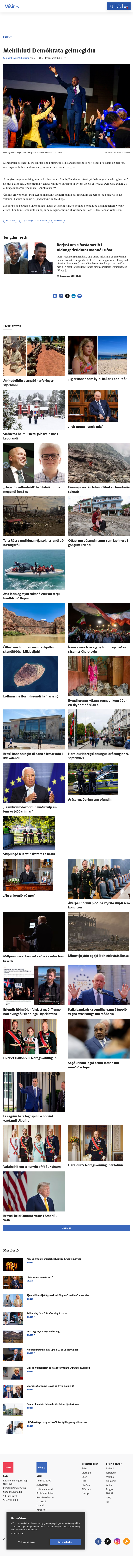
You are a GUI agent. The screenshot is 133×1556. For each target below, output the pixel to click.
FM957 (109, 1493)
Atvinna (110, 1477)
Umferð (40, 1506)
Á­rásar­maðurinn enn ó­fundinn (91, 799)
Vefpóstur (41, 1510)
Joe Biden (58, 221)
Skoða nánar (17, 1533)
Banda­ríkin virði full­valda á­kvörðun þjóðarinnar (53, 1404)
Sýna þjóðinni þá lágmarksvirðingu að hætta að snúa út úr (58, 1295)
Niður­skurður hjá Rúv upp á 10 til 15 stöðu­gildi (52, 1350)
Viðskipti (86, 1473)
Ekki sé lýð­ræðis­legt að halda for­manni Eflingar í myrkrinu (58, 1368)
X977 (108, 1498)
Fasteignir (111, 1473)
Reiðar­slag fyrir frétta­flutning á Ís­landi (47, 1313)
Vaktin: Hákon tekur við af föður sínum (32, 1167)
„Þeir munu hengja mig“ (85, 426)
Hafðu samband (44, 1489)
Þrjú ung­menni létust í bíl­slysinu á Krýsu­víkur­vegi (54, 1259)
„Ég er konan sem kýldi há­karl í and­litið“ (97, 379)
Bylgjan (110, 1489)
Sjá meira (66, 1228)
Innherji (110, 1469)
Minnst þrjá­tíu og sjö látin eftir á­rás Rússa (98, 956)
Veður (109, 1485)
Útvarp (85, 1493)
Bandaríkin (10, 221)
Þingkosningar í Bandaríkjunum (34, 221)
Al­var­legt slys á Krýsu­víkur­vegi (43, 1332)
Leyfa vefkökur (65, 1542)
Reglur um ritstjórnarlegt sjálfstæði (15, 1482)
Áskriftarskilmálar (45, 1497)
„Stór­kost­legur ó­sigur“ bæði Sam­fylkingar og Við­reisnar (57, 1422)
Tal (107, 1502)
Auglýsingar (42, 1485)
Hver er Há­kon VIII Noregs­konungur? (30, 1058)
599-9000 (13, 1500)
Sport (84, 1477)
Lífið (84, 1481)
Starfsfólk (41, 1502)
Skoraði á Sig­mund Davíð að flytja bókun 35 (50, 1386)
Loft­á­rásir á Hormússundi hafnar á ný (30, 696)
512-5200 (46, 1481)
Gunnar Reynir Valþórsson (16, 58)
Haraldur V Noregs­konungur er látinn (95, 1165)
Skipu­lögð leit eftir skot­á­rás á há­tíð (29, 854)
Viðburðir (111, 1481)
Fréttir (85, 1469)
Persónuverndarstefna (14, 1488)
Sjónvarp (86, 1489)
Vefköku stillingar (26, 1542)
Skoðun (86, 1485)
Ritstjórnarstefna (45, 1493)
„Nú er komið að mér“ (19, 895)
